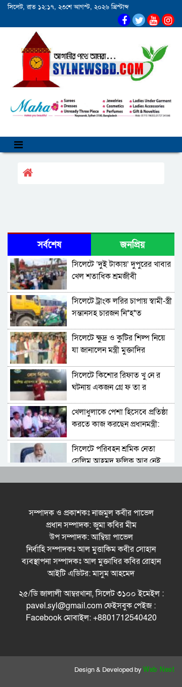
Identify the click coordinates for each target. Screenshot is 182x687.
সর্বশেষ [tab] (49, 245)
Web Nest (158, 669)
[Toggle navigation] (18, 144)
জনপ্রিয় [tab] (132, 245)
